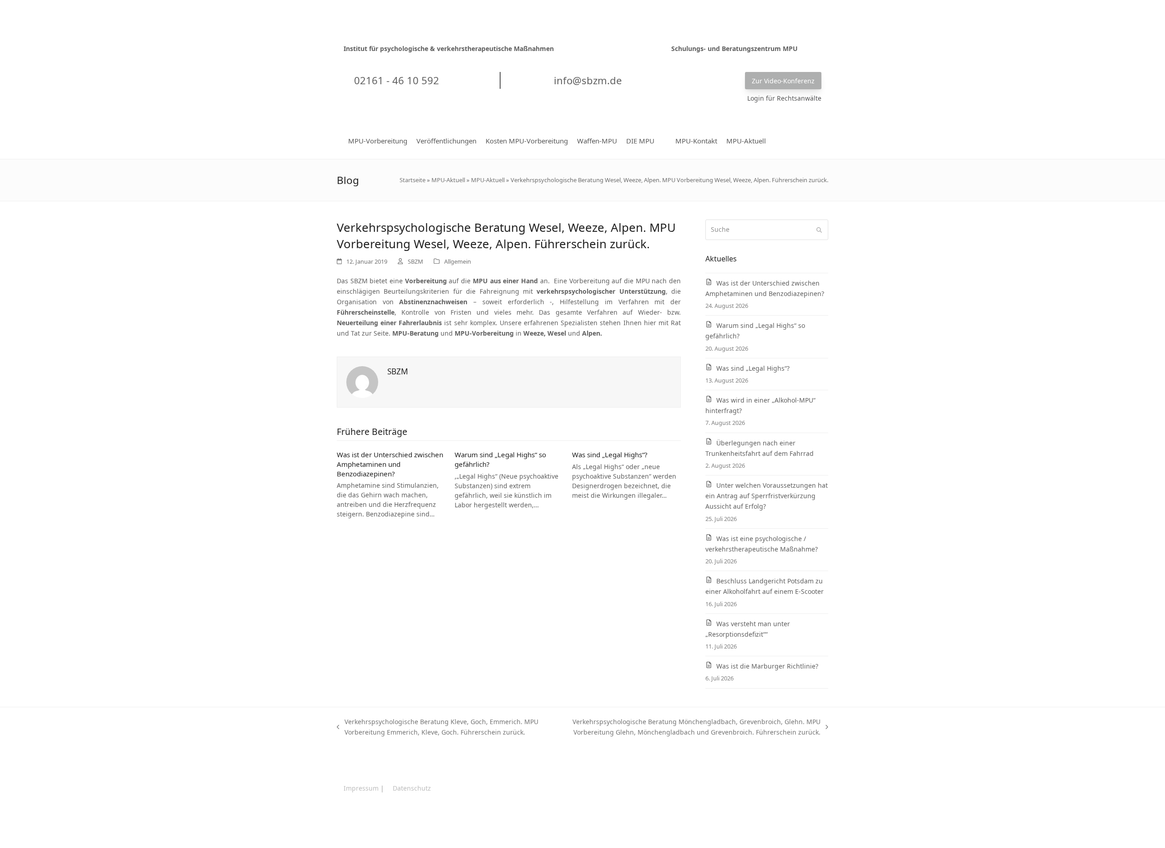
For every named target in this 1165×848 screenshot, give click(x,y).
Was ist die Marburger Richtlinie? (767, 666)
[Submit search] (819, 230)
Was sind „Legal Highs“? (610, 454)
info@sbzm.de (586, 80)
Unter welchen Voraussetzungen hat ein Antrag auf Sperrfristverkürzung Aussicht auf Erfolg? (766, 496)
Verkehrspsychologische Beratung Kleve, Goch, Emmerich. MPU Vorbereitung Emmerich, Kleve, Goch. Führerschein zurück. (437, 727)
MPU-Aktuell (448, 180)
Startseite (412, 180)
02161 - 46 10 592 (395, 80)
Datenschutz (412, 788)
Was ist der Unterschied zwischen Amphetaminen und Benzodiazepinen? (390, 464)
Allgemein (457, 261)
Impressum (361, 788)
